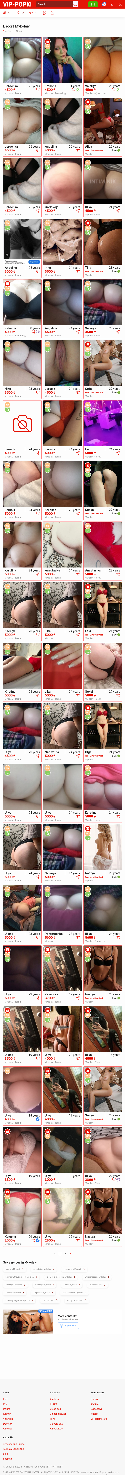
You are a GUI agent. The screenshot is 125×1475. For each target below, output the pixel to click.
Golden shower (58, 1413)
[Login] (120, 4)
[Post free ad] (93, 4)
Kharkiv (7, 1413)
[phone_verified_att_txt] (7, 46)
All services (56, 1428)
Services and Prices (14, 1444)
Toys (52, 1418)
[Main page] (17, 4)
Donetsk (7, 1423)
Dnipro (6, 1408)
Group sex (55, 1408)
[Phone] (38, 89)
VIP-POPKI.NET (54, 1466)
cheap (94, 1413)
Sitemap (7, 1458)
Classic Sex (56, 1423)
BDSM (53, 1404)
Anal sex (54, 1399)
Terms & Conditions (13, 1448)
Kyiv (5, 1399)
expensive (96, 1408)
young (94, 1399)
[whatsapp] (78, 89)
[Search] (75, 4)
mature (95, 1404)
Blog (5, 1453)
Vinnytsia (8, 1418)
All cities (7, 1428)
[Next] (70, 1253)
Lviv (5, 1404)
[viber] (38, 332)
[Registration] (112, 4)
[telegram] (37, 1119)
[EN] (104, 4)
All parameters (99, 1418)
